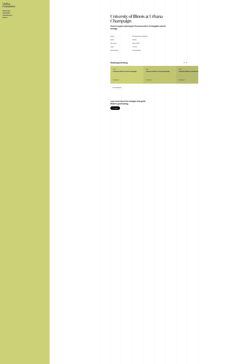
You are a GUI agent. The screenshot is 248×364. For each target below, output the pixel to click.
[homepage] (9, 5)
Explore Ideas (6, 11)
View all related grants (117, 87)
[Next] (186, 62)
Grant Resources (7, 15)
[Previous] (184, 62)
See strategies (115, 108)
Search (5, 17)
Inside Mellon (6, 13)
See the (115, 80)
